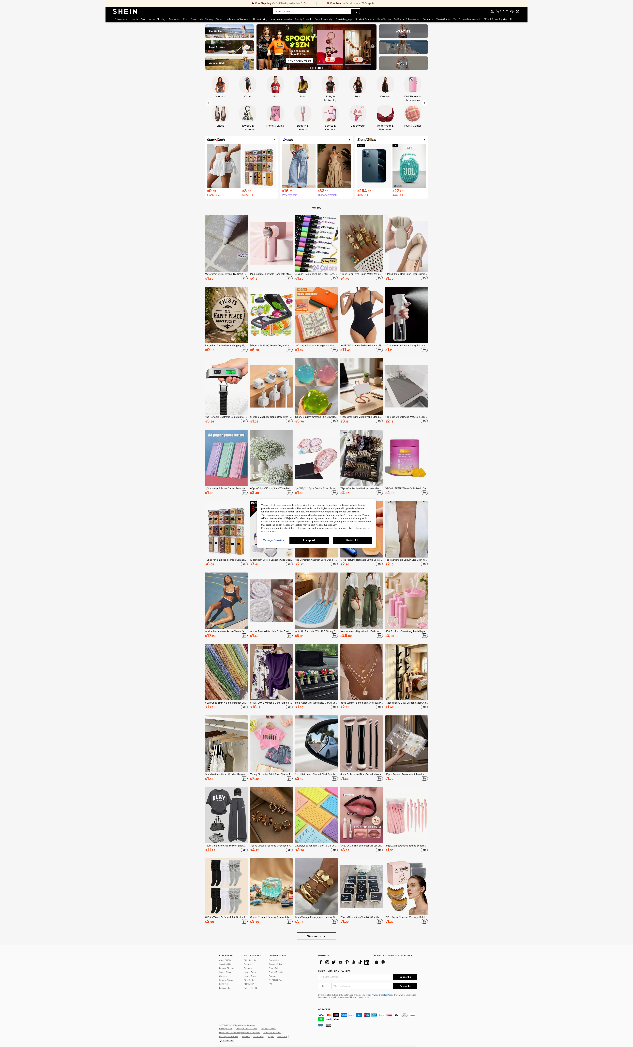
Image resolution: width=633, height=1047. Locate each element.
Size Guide (249, 980)
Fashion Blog (225, 988)
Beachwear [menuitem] (174, 19)
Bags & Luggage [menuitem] (344, 19)
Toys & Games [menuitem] (443, 19)
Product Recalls (276, 972)
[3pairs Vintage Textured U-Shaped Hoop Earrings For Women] (271, 815)
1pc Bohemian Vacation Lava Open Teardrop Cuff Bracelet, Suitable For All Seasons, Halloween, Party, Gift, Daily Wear (316, 559)
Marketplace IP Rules (228, 1036)
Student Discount (227, 980)
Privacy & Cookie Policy (382, 995)
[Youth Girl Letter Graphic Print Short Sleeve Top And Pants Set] (226, 815)
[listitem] (226, 248)
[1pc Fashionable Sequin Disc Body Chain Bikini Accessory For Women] (406, 529)
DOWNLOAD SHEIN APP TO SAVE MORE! (393, 956)
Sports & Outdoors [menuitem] (364, 19)
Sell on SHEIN (250, 988)
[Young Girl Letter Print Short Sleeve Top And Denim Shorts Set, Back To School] (271, 743)
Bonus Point (274, 968)
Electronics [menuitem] (427, 19)
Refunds (248, 968)
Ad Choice (282, 1036)
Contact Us (274, 960)
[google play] (382, 964)
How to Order (250, 972)
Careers (222, 976)
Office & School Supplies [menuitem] (495, 19)
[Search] (355, 11)
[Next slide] (373, 46)
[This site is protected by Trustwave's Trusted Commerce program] (320, 1025)
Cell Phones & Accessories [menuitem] (406, 19)
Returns (247, 964)
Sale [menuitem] (143, 19)
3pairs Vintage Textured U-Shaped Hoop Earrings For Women (271, 845)
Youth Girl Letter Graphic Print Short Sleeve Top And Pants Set (226, 845)
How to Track (250, 976)
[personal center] (492, 11)
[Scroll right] (518, 19)
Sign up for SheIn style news (334, 971)
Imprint (271, 1036)
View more (314, 936)
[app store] (376, 964)
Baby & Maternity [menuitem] (323, 19)
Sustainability (225, 964)
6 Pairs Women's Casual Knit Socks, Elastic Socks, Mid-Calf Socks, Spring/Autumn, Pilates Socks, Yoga (226, 917)
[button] (512, 11)
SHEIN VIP (249, 984)
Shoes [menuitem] (219, 19)
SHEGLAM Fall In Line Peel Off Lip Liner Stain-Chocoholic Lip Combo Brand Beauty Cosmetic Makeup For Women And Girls (361, 845)
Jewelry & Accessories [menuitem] (281, 19)
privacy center (363, 997)
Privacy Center (225, 1029)
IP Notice (246, 1036)
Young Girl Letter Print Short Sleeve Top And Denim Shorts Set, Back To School (271, 774)
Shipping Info (250, 960)
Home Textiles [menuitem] (384, 19)
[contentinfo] (367, 1017)
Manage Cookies (268, 1029)
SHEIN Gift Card (276, 980)
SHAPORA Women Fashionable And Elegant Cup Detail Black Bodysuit (361, 345)
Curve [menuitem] (193, 19)
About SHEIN (225, 960)
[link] (211, 3)
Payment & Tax (275, 964)
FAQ (270, 984)
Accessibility (258, 1036)
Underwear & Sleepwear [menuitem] (238, 19)
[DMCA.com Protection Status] (328, 1025)
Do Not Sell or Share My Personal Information (239, 1032)
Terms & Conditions (272, 1032)
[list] (344, 962)
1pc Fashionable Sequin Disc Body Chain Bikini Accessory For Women (406, 559)
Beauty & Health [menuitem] (303, 19)
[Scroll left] (514, 19)
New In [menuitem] (134, 19)
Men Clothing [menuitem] (206, 19)
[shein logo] (125, 11)
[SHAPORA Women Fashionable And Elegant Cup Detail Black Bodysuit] (361, 315)
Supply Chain (225, 972)
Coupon (272, 976)
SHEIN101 (224, 984)
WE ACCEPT (324, 1009)
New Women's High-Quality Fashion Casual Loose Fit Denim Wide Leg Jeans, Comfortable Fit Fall (361, 631)
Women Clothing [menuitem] (157, 19)
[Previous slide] (260, 46)
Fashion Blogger (226, 968)
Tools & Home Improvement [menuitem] (466, 19)
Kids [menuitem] (185, 19)
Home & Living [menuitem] (260, 19)
